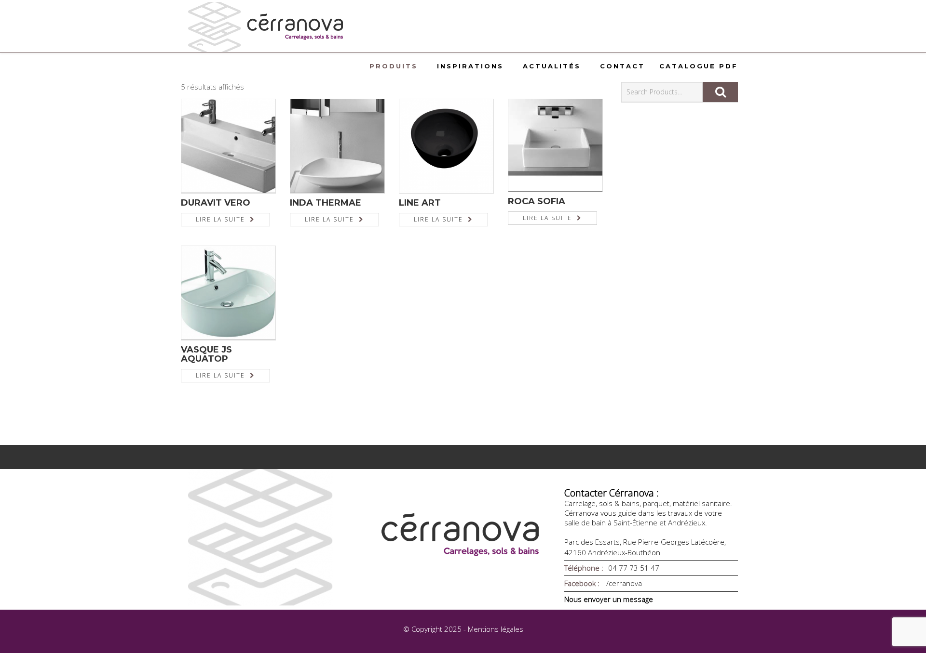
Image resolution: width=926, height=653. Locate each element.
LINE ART (420, 202)
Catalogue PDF (698, 66)
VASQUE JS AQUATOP (206, 354)
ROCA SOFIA (536, 201)
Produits (393, 66)
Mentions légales (495, 629)
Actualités (552, 66)
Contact (622, 66)
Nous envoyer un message (608, 599)
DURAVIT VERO (215, 202)
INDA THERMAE (325, 202)
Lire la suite (220, 219)
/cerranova (623, 583)
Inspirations (470, 66)
